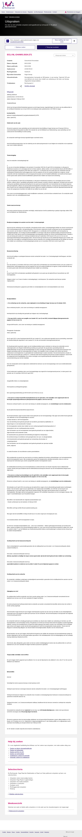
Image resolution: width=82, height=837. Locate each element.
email (78, 832)
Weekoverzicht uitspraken (16, 811)
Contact (55, 12)
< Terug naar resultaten (52, 47)
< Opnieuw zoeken (20, 47)
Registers (30, 12)
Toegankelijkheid (24, 832)
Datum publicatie (12, 66)
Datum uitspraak (12, 63)
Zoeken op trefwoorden (16, 750)
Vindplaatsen (11, 83)
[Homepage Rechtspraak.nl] (7, 4)
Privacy (13, 832)
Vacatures (37, 832)
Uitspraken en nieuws (21, 12)
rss (76, 832)
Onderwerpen (10, 12)
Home (3, 12)
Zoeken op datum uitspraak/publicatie (21, 748)
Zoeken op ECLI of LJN (17, 752)
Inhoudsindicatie (12, 77)
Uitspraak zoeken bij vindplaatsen (20, 757)
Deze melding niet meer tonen (62, 41)
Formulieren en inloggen (73, 12)
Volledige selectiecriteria (16, 794)
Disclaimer (46, 832)
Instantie (9, 60)
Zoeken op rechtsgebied (17, 754)
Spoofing (31, 832)
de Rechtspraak (38, 12)
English (4, 832)
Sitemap (9, 832)
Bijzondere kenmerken (14, 74)
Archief (41, 832)
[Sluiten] (74, 41)
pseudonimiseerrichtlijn (17, 42)
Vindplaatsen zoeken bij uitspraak (20, 755)
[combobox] (64, 55)
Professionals (47, 12)
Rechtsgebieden (12, 71)
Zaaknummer (11, 69)
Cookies (18, 832)
